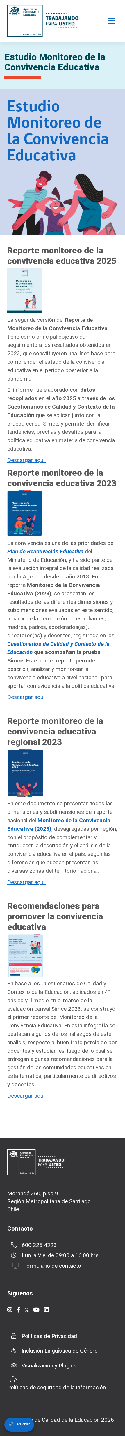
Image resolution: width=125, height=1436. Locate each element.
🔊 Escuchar (19, 1424)
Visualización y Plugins (49, 1365)
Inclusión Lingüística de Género (60, 1350)
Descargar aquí (26, 460)
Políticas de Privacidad (49, 1336)
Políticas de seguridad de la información (56, 1387)
